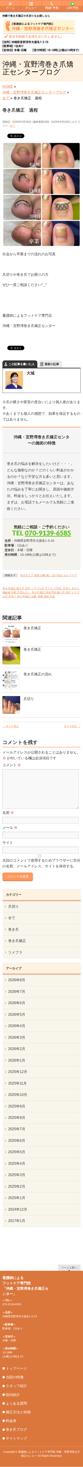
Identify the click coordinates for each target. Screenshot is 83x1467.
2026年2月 (16, 1049)
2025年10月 (17, 1095)
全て (12, 125)
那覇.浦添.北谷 (46, 596)
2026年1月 (16, 1060)
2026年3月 (16, 1037)
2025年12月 (17, 1072)
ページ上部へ (69, 1267)
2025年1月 (16, 1198)
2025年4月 (16, 1163)
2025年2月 (16, 1186)
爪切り (28, 699)
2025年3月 (16, 1175)
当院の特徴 (14, 1377)
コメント (11, 765)
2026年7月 (16, 991)
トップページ (16, 1368)
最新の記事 (52, 364)
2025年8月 (16, 1118)
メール (9, 828)
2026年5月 (16, 1014)
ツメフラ (15, 952)
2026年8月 (16, 980)
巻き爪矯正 (32, 628)
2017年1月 (16, 1221)
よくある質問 (16, 1403)
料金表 (11, 1421)
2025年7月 (16, 1129)
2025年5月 (16, 1152)
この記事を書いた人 (22, 364)
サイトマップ (16, 1438)
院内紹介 (13, 1395)
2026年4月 (16, 1026)
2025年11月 (17, 1083)
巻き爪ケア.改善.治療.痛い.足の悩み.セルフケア (48, 575)
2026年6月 (16, 1003)
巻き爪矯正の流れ (37, 674)
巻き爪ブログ (16, 1429)
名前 (8, 813)
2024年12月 (17, 1209)
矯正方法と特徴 (18, 1412)
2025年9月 (16, 1106)
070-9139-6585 (48, 533)
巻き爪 (13, 929)
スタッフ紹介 (16, 1386)
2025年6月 (16, 1140)
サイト (7, 842)
